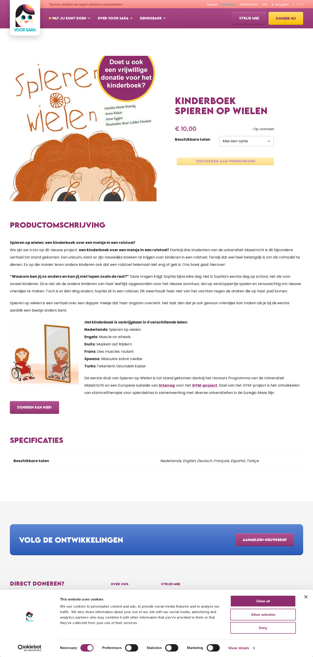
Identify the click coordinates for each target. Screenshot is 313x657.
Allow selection (263, 615)
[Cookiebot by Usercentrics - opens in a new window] (30, 648)
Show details (238, 648)
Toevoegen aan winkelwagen (225, 161)
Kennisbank (151, 18)
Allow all (263, 601)
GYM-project (204, 385)
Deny (263, 628)
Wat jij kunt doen (69, 18)
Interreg (167, 385)
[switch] (131, 648)
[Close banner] (306, 596)
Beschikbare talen (192, 139)
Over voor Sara (113, 18)
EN (301, 4)
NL (293, 4)
